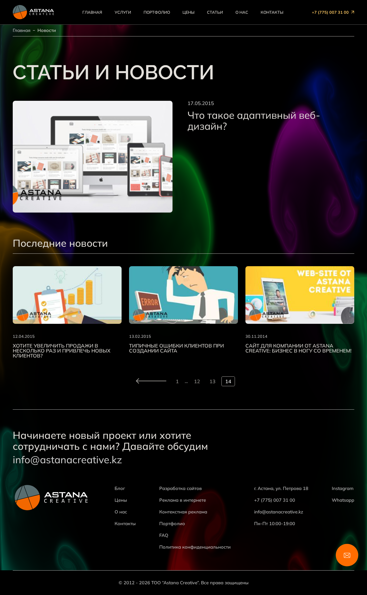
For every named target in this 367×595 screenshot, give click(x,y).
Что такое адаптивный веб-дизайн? (253, 120)
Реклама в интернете (182, 500)
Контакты (272, 12)
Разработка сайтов (180, 488)
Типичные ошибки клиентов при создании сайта (176, 348)
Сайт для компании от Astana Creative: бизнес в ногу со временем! (298, 348)
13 (212, 381)
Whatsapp (343, 500)
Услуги (123, 12)
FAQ (163, 535)
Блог (120, 488)
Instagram (343, 488)
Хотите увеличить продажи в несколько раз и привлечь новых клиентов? (61, 350)
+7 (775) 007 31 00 (330, 12)
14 (228, 381)
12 (197, 381)
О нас (241, 12)
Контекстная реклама (183, 512)
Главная (92, 12)
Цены (188, 12)
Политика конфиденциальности (195, 547)
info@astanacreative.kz (67, 459)
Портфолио (157, 12)
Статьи (215, 12)
